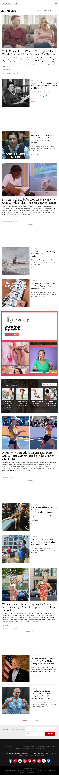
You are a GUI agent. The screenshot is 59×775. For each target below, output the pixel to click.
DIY (30, 753)
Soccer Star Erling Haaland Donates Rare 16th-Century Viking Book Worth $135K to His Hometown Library (42, 694)
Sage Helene (6, 221)
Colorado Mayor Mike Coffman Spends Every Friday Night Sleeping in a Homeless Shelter (43, 661)
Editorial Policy (12, 770)
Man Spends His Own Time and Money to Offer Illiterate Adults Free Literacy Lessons (43, 542)
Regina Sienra (6, 477)
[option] (15, 368)
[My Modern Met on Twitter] (20, 761)
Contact (30, 770)
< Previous (22, 720)
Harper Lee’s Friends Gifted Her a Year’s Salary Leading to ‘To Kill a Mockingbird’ (44, 85)
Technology (26, 755)
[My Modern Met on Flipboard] (29, 761)
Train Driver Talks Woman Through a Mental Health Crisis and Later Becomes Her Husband (29, 52)
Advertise (35, 770)
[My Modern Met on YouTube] (34, 761)
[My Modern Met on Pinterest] (15, 761)
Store (42, 755)
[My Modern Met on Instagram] (25, 761)
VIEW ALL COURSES (12, 334)
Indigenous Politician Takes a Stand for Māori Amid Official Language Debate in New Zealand (42, 139)
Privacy (49, 770)
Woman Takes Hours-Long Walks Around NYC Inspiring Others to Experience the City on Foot (28, 607)
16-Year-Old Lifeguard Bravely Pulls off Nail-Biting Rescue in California (43, 254)
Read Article (6, 69)
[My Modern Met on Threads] (44, 761)
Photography (17, 753)
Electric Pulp (37, 772)
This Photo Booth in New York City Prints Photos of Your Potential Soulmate (43, 286)
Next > (38, 720)
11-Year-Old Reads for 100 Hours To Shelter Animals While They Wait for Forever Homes (29, 201)
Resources (40, 753)
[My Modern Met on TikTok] (39, 761)
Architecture (25, 753)
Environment (53, 753)
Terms (53, 770)
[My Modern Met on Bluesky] (48, 761)
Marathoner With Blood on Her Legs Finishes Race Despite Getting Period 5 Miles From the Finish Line (29, 455)
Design (11, 753)
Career (34, 753)
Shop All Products (49, 384)
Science (20, 755)
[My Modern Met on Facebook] (10, 761)
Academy (37, 755)
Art (7, 753)
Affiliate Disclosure (42, 770)
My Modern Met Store (9, 385)
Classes (46, 753)
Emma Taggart (6, 73)
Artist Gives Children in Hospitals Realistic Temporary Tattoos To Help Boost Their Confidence (44, 510)
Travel (32, 755)
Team (18, 770)
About (7, 770)
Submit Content (24, 770)
